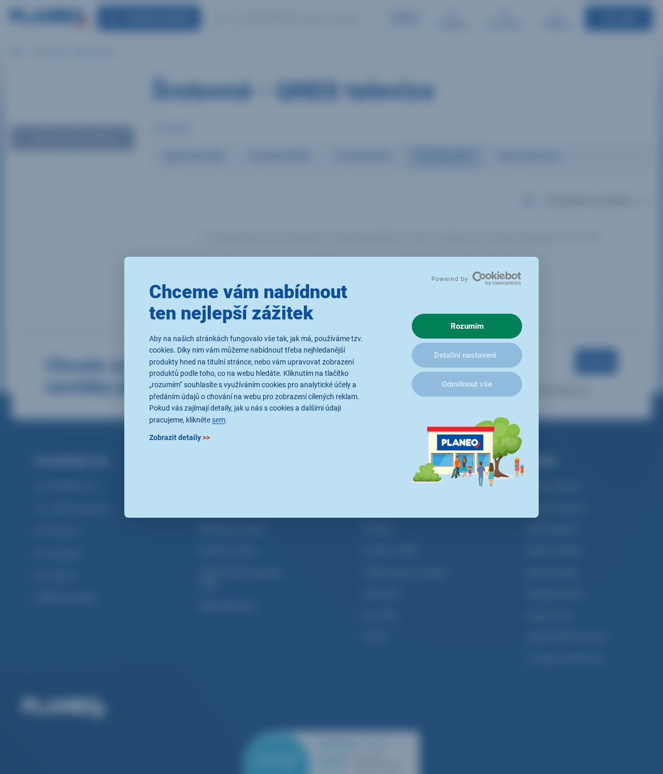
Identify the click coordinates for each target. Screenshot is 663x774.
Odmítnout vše (467, 384)
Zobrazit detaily (179, 437)
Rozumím (467, 326)
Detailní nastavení (465, 355)
